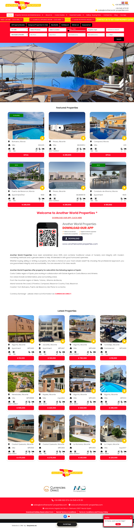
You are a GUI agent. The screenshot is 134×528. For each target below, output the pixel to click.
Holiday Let (65, 25)
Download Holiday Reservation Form (39, 512)
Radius (72, 29)
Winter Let (75, 25)
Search (119, 39)
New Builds (54, 25)
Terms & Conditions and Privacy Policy (93, 512)
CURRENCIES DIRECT (63, 294)
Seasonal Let (86, 25)
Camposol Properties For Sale (38, 25)
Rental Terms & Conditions (66, 512)
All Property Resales (18, 25)
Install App (67, 524)
